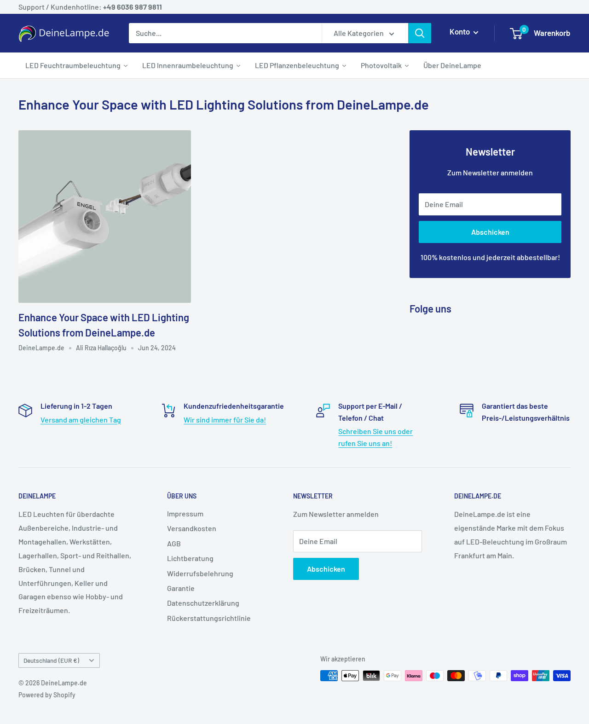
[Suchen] (419, 33)
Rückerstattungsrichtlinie (209, 618)
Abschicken (490, 231)
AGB (174, 543)
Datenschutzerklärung (203, 602)
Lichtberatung (190, 558)
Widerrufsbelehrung (200, 573)
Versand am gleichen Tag (80, 419)
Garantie (181, 588)
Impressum (185, 513)
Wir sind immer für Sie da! (225, 419)
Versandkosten (191, 528)
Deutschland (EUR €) (51, 660)
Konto (460, 31)
